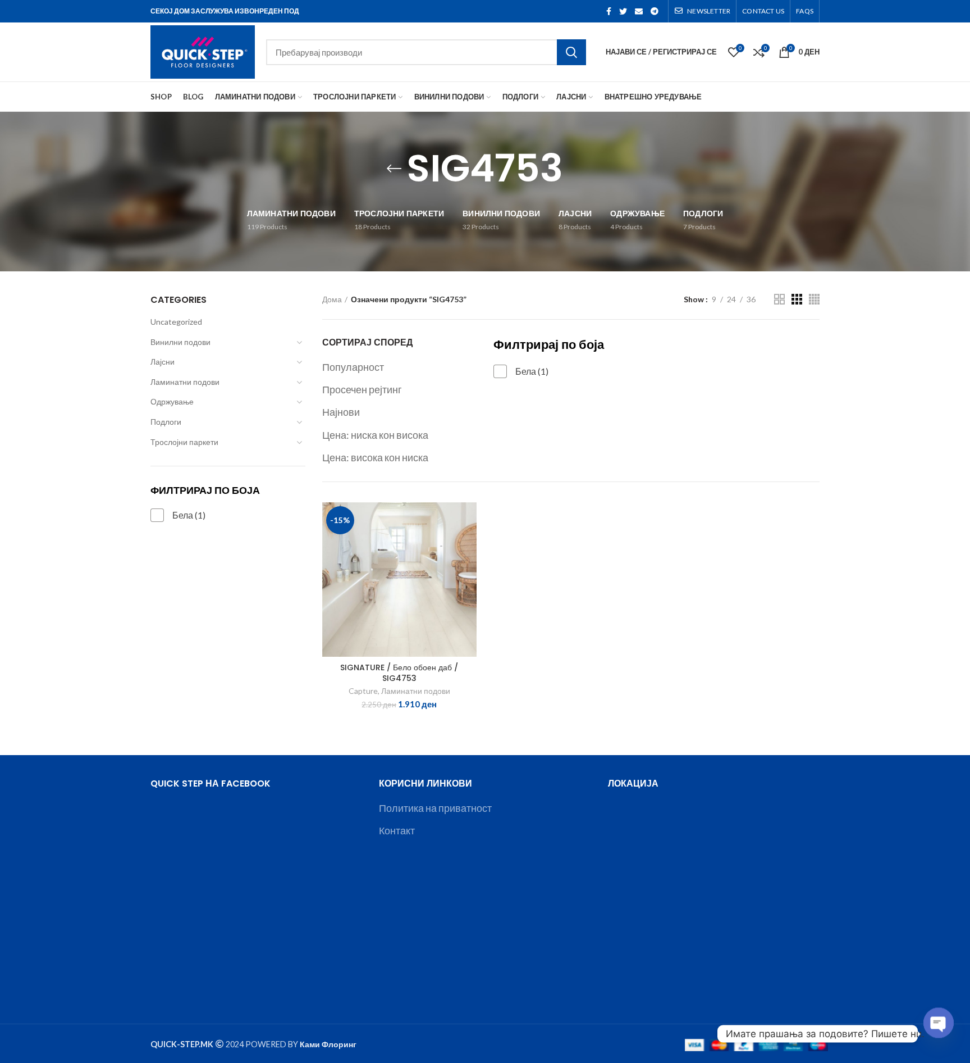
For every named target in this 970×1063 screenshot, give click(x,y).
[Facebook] (608, 11)
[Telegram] (654, 11)
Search (571, 52)
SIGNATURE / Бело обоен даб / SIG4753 (399, 672)
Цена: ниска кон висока (375, 435)
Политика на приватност (435, 808)
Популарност (353, 367)
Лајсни (162, 361)
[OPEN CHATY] (938, 1034)
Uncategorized (176, 321)
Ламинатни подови (184, 382)
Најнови (341, 412)
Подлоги (165, 421)
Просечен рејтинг (362, 389)
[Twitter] (623, 11)
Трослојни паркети (184, 442)
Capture (363, 691)
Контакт (397, 830)
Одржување (172, 401)
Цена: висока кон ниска (375, 457)
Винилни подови (180, 342)
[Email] (639, 11)
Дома (332, 299)
